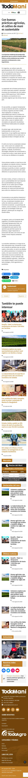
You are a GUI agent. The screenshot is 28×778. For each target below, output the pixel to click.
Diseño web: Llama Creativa (9, 775)
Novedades (16, 676)
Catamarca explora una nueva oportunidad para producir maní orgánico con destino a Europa (12, 351)
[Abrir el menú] (2, 1)
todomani (5, 35)
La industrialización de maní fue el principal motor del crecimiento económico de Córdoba (13, 376)
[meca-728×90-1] (14, 12)
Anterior (6, 296)
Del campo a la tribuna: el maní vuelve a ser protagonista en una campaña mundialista (12, 450)
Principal (9, 676)
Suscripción (15, 1)
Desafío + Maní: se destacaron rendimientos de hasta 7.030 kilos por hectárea (13, 326)
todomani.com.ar (6, 770)
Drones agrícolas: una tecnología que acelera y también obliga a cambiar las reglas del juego (18, 524)
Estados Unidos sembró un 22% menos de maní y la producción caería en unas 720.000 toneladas (13, 425)
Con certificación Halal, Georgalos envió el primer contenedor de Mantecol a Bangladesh (13, 400)
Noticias (20, 33)
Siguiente (21, 296)
